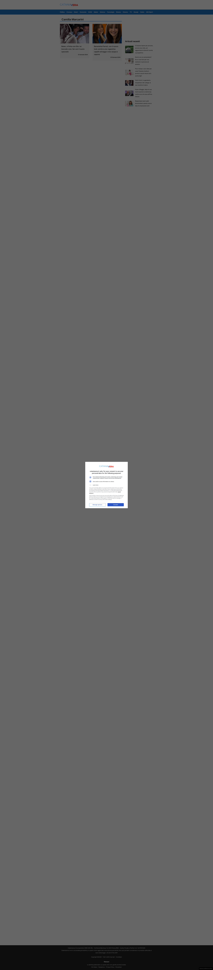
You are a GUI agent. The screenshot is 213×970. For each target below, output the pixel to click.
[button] (106, 485)
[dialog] (106, 485)
